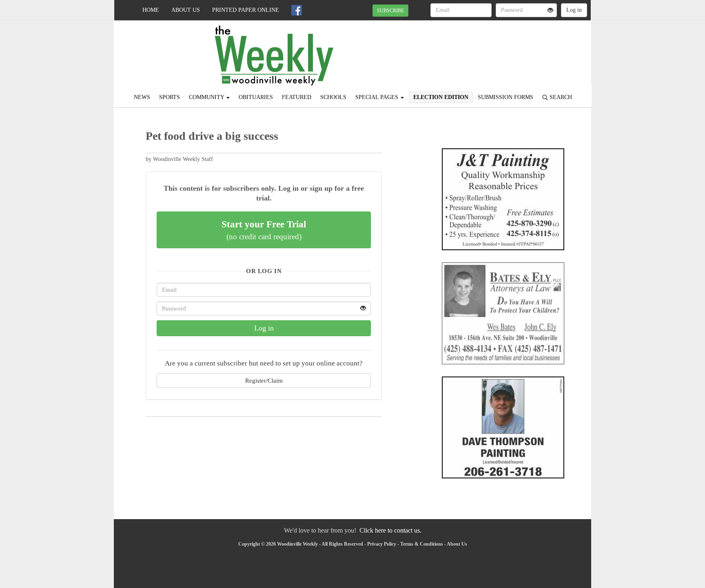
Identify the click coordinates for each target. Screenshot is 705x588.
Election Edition (440, 97)
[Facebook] (296, 10)
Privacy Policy (381, 544)
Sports (169, 97)
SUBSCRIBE (390, 10)
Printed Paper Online (245, 10)
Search (560, 97)
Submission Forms (505, 97)
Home (150, 10)
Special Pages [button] (377, 97)
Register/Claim (264, 380)
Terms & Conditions (421, 544)
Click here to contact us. (390, 530)
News (142, 97)
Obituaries (256, 97)
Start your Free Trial (264, 230)
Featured (296, 97)
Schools (333, 97)
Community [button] (207, 97)
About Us (185, 10)
